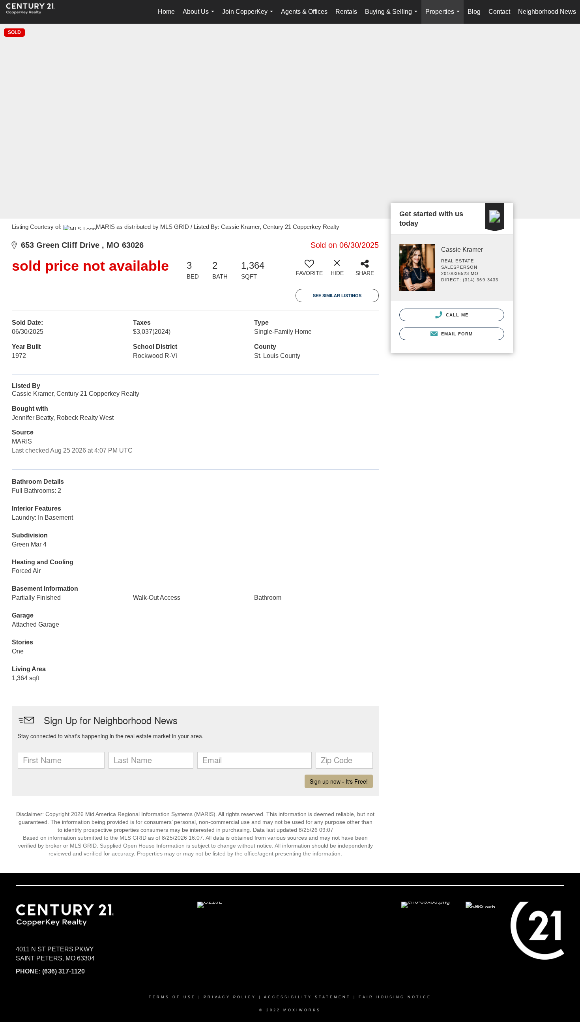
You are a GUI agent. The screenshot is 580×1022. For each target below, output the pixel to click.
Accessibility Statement (307, 997)
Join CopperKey (249, 16)
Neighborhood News (547, 11)
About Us (200, 16)
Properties (444, 16)
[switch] (309, 271)
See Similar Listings (337, 295)
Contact (499, 11)
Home (166, 11)
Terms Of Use (172, 997)
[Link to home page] (34, 12)
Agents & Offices (304, 11)
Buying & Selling (393, 16)
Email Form (456, 333)
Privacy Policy (230, 997)
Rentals (346, 11)
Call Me (456, 315)
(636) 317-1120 (63, 971)
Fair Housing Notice (395, 997)
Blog (474, 11)
